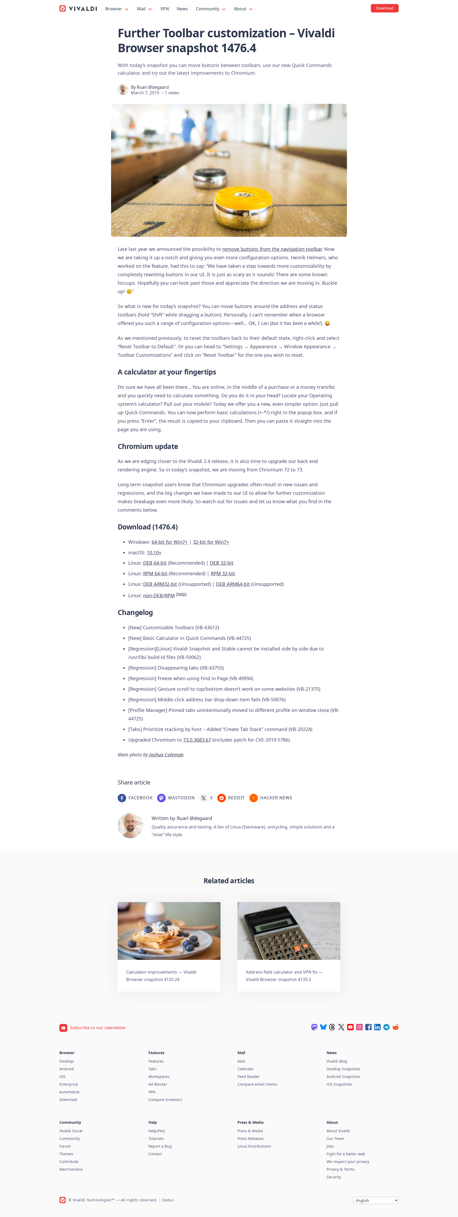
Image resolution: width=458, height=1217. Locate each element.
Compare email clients (257, 1084)
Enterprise (68, 1084)
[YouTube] (350, 1027)
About (240, 9)
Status (168, 1199)
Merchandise (71, 1169)
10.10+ (154, 552)
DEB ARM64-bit (233, 584)
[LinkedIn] (377, 1027)
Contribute (68, 1161)
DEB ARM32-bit (160, 584)
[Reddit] (395, 1027)
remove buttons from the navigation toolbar (272, 249)
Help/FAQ (156, 1130)
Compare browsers (165, 1099)
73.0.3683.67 (197, 740)
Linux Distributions (254, 1146)
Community (208, 9)
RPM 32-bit (223, 573)
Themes (66, 1153)
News (182, 9)
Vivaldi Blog (337, 1061)
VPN (164, 9)
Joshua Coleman (166, 754)
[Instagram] (359, 1027)
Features (156, 1061)
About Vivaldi (338, 1130)
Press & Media (250, 1130)
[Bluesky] (323, 1027)
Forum (65, 1146)
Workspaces (159, 1076)
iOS (62, 1076)
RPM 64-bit (155, 573)
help (181, 593)
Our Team (335, 1138)
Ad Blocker (157, 1084)
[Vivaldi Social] (314, 1027)
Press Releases (250, 1138)
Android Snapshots (343, 1076)
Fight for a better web (346, 1153)
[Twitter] (341, 1027)
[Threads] (332, 1027)
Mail (142, 9)
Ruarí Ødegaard (153, 87)
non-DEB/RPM (159, 595)
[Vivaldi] (78, 8)
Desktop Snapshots (343, 1068)
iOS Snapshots (339, 1084)
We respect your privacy (348, 1161)
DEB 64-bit (155, 563)
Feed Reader (248, 1076)
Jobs (330, 1146)
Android (66, 1068)
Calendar (245, 1068)
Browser (114, 9)
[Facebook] (368, 1027)
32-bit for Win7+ (211, 542)
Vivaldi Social (70, 1130)
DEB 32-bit (222, 563)
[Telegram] (386, 1027)
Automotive (69, 1091)
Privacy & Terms (341, 1169)
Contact (155, 1153)
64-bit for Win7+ (170, 542)
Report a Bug (160, 1146)
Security (334, 1176)
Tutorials (156, 1138)
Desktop (66, 1061)
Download (68, 1099)
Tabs (152, 1068)
